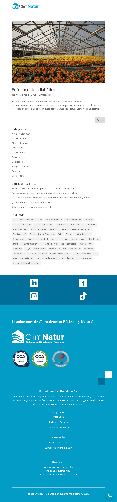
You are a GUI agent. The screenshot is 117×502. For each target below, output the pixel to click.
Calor (60, 234)
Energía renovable (20, 166)
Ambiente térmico (20, 138)
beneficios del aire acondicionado (76, 229)
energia (16, 244)
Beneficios (54, 229)
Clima (68, 234)
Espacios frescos (68, 244)
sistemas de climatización (48, 258)
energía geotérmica (31, 244)
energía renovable (50, 244)
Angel (18, 94)
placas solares (40, 248)
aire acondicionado (53, 219)
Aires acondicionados (43, 224)
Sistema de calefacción (37, 253)
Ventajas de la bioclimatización (26, 263)
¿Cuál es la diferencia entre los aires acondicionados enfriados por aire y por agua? (52, 197)
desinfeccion (94, 239)
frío (90, 244)
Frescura (82, 244)
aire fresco (88, 219)
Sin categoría (18, 175)
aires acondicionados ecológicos (70, 224)
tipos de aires (68, 258)
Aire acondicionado (21, 133)
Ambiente (92, 224)
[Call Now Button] (110, 495)
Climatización (19, 239)
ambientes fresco (20, 229)
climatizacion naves (82, 234)
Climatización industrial (38, 239)
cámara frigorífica (69, 239)
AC (14, 219)
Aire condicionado (73, 219)
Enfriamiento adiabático (33, 89)
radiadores (89, 248)
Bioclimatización (20, 143)
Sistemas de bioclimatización (85, 253)
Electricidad (17, 161)
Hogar (27, 248)
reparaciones (19, 253)
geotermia (17, 248)
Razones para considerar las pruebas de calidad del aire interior (43, 188)
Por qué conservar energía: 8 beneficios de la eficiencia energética (44, 192)
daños (82, 239)
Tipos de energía (84, 258)
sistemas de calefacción (23, 258)
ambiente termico (38, 229)
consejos (54, 239)
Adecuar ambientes (26, 219)
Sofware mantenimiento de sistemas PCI (32, 206)
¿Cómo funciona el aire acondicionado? (31, 202)
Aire (40, 219)
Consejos (16, 157)
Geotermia (17, 171)
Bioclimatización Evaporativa (42, 234)
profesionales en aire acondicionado (65, 248)
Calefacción (17, 147)
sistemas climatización (60, 253)
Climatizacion (45, 94)
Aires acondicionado (22, 224)
